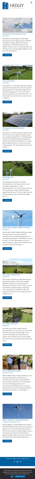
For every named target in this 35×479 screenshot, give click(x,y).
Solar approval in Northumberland (13, 128)
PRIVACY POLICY (20, 476)
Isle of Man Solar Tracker (10, 324)
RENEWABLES (6, 36)
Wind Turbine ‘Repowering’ (11, 274)
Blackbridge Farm (8, 177)
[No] (33, 474)
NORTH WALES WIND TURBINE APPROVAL (16, 227)
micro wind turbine (9, 81)
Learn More (7, 55)
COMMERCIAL (6, 422)
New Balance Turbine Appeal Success (14, 34)
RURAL (11, 373)
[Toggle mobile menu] (31, 2)
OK (12, 476)
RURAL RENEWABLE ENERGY (12, 371)
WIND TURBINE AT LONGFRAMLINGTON (15, 420)
